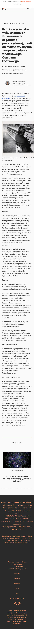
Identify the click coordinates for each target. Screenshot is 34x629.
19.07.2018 (21, 23)
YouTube (17, 583)
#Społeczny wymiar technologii (12, 73)
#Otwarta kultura (20, 70)
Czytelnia (5, 23)
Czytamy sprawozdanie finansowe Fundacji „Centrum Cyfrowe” (17, 478)
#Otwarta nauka (19, 66)
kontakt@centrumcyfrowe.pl (17, 569)
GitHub (17, 588)
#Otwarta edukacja (8, 70)
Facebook (17, 573)
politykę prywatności (26, 1)
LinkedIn (17, 578)
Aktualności (13, 23)
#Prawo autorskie (8, 66)
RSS (17, 593)
